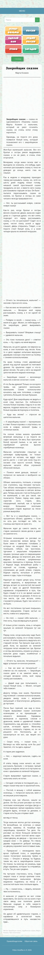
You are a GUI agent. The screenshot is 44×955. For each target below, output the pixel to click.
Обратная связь (31, 941)
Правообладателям (14, 941)
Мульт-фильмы (13, 30)
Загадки (30, 49)
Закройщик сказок (15, 931)
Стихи (13, 49)
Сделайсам (13, 40)
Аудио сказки (30, 40)
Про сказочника (14, 933)
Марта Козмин (22, 73)
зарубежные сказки (28, 931)
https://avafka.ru (18, 950)
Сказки (30, 30)
